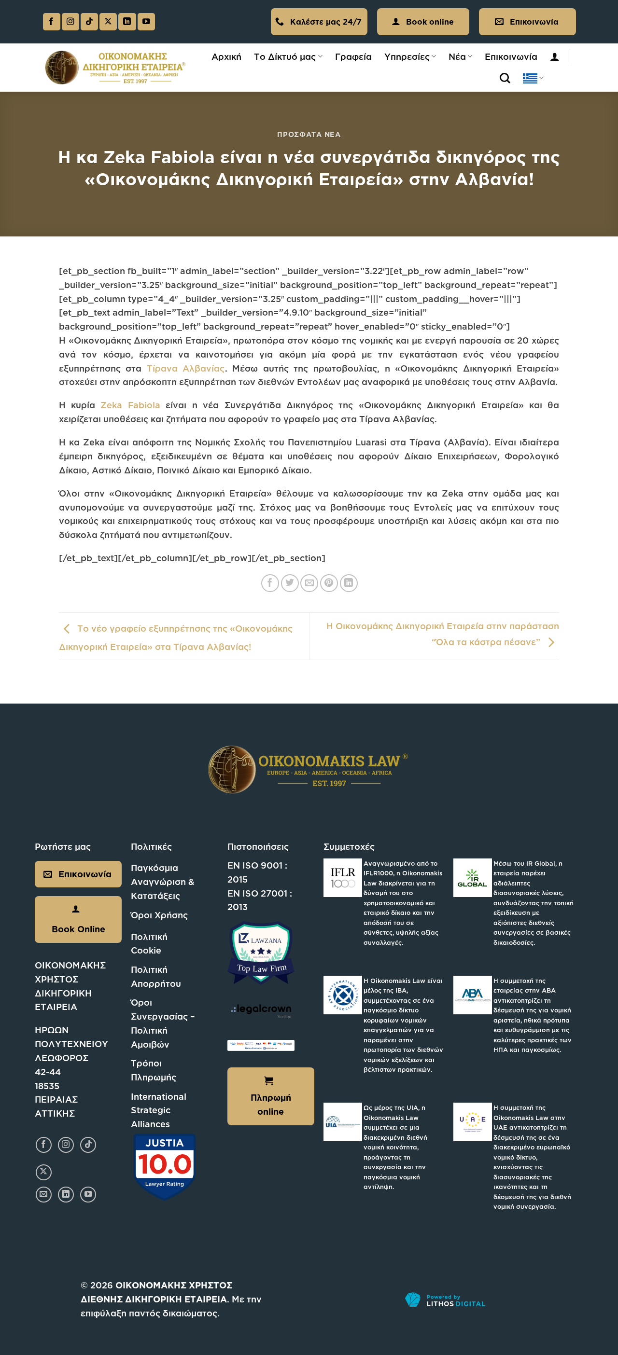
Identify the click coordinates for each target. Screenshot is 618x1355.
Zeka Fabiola (130, 405)
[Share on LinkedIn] (349, 583)
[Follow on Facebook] (51, 22)
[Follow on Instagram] (70, 22)
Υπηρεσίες (407, 56)
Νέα (457, 56)
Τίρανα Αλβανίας (186, 368)
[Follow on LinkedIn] (127, 22)
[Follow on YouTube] (146, 22)
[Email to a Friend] (309, 583)
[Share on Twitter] (290, 583)
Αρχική (226, 56)
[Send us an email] (44, 1195)
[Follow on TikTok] (89, 22)
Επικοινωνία (511, 56)
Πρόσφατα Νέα (309, 134)
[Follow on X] (108, 22)
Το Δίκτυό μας (285, 56)
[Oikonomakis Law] (115, 67)
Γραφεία (353, 56)
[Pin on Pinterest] (329, 583)
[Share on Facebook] (270, 583)
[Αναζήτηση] (505, 78)
